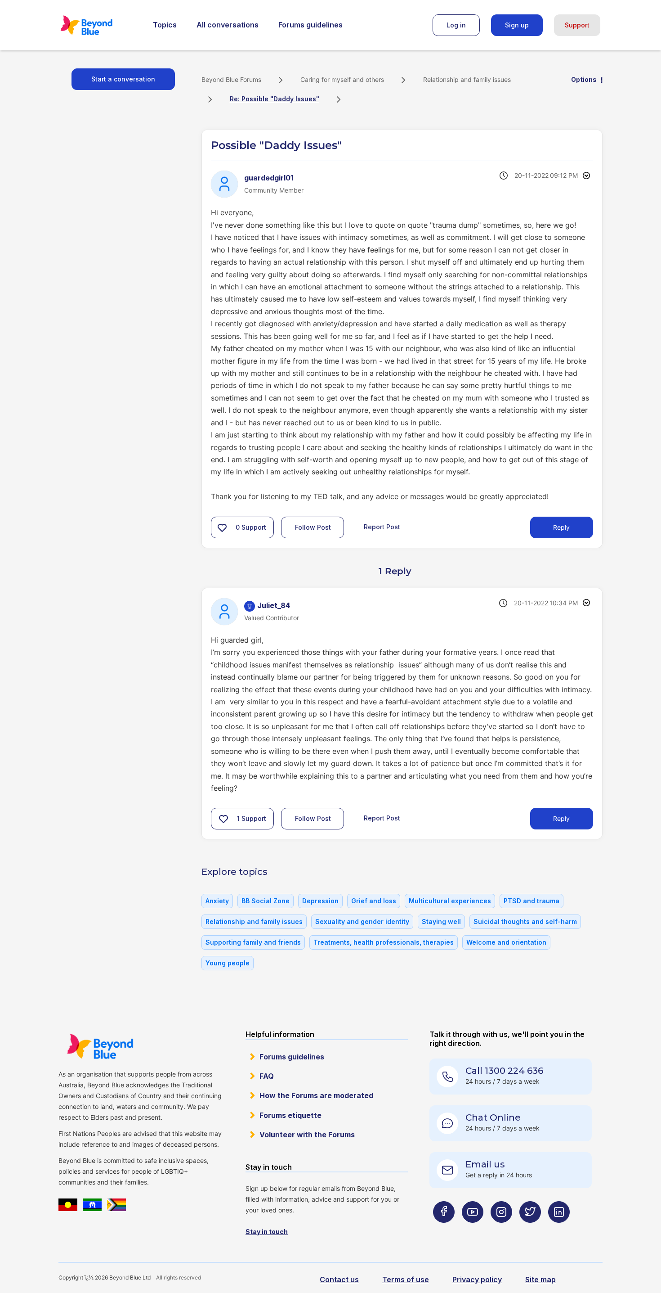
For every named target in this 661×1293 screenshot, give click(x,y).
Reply (561, 527)
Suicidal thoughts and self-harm (525, 921)
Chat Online (493, 1117)
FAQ (266, 1076)
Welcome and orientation (506, 942)
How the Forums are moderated (316, 1095)
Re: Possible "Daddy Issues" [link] (274, 99)
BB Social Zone (265, 901)
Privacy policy (477, 1279)
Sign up (517, 25)
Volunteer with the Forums (307, 1134)
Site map (540, 1279)
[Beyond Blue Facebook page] (443, 1230)
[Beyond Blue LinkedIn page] (559, 1230)
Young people (227, 963)
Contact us (339, 1279)
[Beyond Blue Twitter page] (530, 1230)
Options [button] (584, 79)
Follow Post (313, 527)
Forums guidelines (310, 24)
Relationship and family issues (467, 79)
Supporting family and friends (253, 942)
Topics (165, 24)
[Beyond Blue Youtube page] (472, 1230)
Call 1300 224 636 (504, 1070)
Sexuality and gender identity (362, 921)
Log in (456, 25)
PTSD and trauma (531, 901)
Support (577, 25)
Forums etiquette (290, 1115)
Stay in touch (267, 1231)
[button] (222, 527)
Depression (320, 901)
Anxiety (217, 901)
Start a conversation (123, 79)
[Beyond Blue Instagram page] (501, 1230)
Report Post (382, 526)
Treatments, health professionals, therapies (383, 942)
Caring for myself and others (342, 79)
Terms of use (405, 1279)
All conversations (228, 24)
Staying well (441, 921)
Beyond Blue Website (99, 1046)
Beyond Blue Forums (99, 25)
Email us (485, 1164)
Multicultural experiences (450, 901)
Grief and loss (373, 901)
